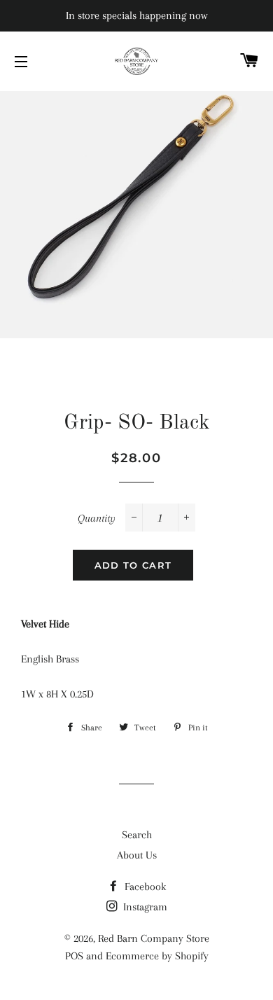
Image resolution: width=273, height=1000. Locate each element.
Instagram (143, 907)
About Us (137, 855)
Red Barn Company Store (153, 938)
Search (137, 834)
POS (74, 956)
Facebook (144, 886)
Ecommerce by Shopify (157, 956)
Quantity (96, 518)
